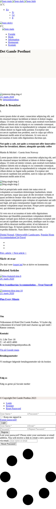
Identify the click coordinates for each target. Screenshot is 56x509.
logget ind (18, 264)
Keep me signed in (12, 417)
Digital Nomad (7, 234)
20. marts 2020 (7, 279)
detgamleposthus (11, 99)
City (18, 237)
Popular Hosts (47, 234)
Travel (23, 237)
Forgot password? (8, 419)
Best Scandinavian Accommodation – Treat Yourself (26, 285)
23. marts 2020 (7, 97)
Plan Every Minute (9, 299)
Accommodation (8, 237)
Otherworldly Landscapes (27, 234)
